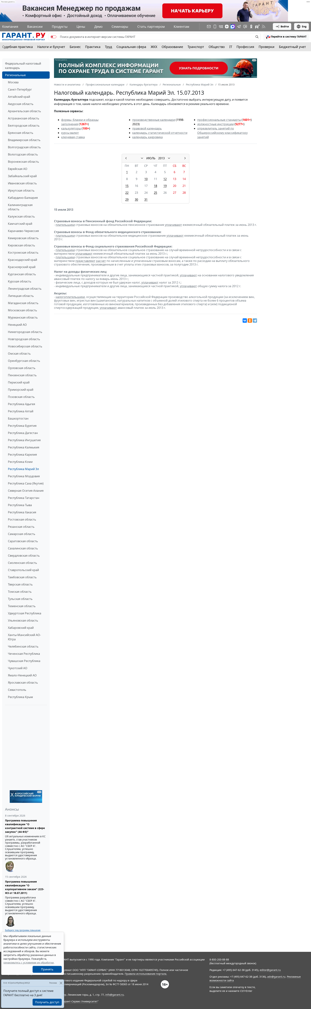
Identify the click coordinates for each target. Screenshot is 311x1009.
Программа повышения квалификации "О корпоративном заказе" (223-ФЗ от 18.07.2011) (24, 887)
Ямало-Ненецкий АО (22, 675)
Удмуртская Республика (24, 613)
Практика (92, 47)
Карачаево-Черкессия (23, 231)
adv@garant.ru (276, 976)
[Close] (61, 983)
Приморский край (20, 390)
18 (155, 186)
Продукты (59, 26)
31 (146, 199)
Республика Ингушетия (24, 440)
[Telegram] (255, 320)
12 (165, 179)
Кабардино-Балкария (23, 198)
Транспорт (196, 47)
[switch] (53, 36)
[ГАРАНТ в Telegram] (239, 26)
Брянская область (20, 133)
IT (230, 47)
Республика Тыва (20, 505)
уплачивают (173, 225)
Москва (13, 82)
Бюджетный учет (292, 47)
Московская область (22, 310)
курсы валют (70, 133)
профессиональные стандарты (219, 120)
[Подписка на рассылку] (209, 26)
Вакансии (35, 26)
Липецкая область (21, 296)
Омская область (19, 354)
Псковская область (21, 397)
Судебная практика (17, 47)
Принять (47, 969)
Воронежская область (23, 162)
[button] (286, 36)
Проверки (266, 47)
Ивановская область (22, 183)
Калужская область (21, 216)
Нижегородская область (25, 332)
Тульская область (20, 599)
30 (136, 199)
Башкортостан (18, 418)
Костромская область (23, 253)
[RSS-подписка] (263, 26)
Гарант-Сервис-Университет (80, 1001)
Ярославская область (23, 683)
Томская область (20, 592)
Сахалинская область (23, 548)
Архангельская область (24, 111)
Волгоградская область (24, 147)
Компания (10, 26)
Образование (172, 47)
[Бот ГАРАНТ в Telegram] (245, 26)
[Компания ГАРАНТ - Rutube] (257, 26)
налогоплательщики (70, 297)
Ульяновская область (23, 620)
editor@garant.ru (270, 970)
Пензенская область (22, 375)
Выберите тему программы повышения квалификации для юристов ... (22, 931)
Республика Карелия (22, 455)
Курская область (19, 281)
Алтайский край (19, 97)
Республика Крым (20, 697)
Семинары (120, 26)
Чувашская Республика (24, 661)
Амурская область (20, 104)
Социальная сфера (131, 47)
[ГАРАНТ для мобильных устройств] (215, 26)
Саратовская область (23, 541)
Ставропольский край (23, 570)
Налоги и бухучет (51, 47)
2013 (161, 158)
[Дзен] (227, 26)
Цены (80, 26)
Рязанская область (21, 527)
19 (165, 186)
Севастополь (17, 690)
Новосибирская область (25, 346)
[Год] (169, 158)
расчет (101, 261)
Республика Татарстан (23, 498)
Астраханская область (23, 118)
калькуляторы (71, 128)
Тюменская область (22, 606)
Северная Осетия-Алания (26, 491)
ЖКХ (154, 47)
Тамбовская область (22, 577)
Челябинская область (23, 646)
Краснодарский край (22, 260)
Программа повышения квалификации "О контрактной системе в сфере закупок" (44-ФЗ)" (25, 826)
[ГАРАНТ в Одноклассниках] (251, 26)
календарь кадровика (147, 137)
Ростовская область (22, 519)
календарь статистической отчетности (159, 133)
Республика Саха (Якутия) (26, 483)
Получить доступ (47, 1002)
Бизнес (75, 47)
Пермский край (19, 382)
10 (146, 179)
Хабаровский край (21, 628)
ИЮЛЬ (150, 158)
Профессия (245, 47)
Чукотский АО (17, 668)
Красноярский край (21, 267)
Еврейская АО (17, 169)
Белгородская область (24, 126)
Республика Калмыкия (23, 447)
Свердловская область (24, 556)
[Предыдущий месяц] (126, 158)
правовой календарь (147, 128)
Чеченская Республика (24, 654)
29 (127, 199)
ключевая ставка (73, 137)
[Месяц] (142, 158)
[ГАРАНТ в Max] (232, 26)
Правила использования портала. (146, 973)
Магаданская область (23, 303)
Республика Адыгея (21, 404)
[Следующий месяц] (185, 158)
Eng (304, 26)
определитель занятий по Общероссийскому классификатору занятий (222, 132)
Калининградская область (20, 207)
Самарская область (21, 534)
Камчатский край (20, 224)
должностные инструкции (215, 124)
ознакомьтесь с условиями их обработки (28, 962)
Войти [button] (285, 26)
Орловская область (21, 368)
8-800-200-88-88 (219, 959)
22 (127, 193)
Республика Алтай (20, 411)
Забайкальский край (22, 176)
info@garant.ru (114, 994)
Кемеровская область (23, 238)
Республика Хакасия (22, 512)
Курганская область (22, 274)
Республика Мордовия (24, 476)
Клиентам (181, 26)
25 (155, 193)
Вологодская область (23, 154)
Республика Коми (20, 462)
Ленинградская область (25, 289)
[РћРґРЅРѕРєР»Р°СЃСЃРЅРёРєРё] (250, 320)
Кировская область (21, 245)
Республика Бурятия (22, 426)
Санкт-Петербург (20, 89)
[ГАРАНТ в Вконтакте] (221, 26)
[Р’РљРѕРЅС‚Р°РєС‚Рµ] (245, 320)
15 (127, 186)
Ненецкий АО (17, 325)
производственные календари (153, 120)
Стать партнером (151, 26)
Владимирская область (24, 140)
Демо (98, 26)
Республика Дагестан (23, 433)
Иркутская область (21, 190)
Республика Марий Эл (23, 469)
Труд (108, 47)
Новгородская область (24, 339)
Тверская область (20, 584)
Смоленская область (22, 563)
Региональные (15, 75)
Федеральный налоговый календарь (23, 66)
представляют (85, 261)
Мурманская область (23, 317)
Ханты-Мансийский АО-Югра (24, 637)
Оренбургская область (24, 361)
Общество (217, 47)
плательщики (65, 225)
